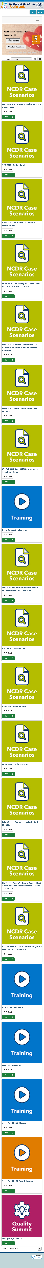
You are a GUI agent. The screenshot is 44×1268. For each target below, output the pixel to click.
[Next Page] (40, 1249)
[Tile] (40, 59)
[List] (35, 59)
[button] (3, 48)
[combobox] (20, 59)
